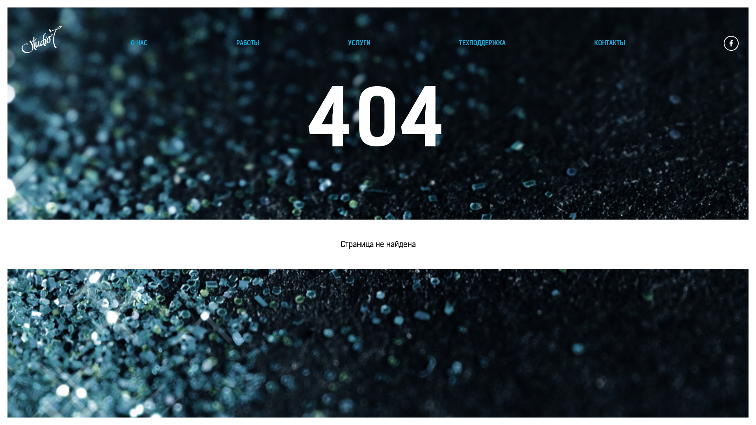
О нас (139, 43)
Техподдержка (482, 43)
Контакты (609, 43)
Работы (247, 43)
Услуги (359, 43)
